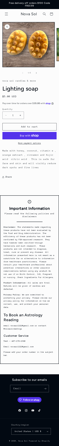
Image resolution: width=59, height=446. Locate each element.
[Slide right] (36, 73)
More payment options (29, 143)
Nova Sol (23, 441)
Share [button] (8, 177)
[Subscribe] (45, 388)
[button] (6, 14)
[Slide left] (22, 73)
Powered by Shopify (39, 441)
